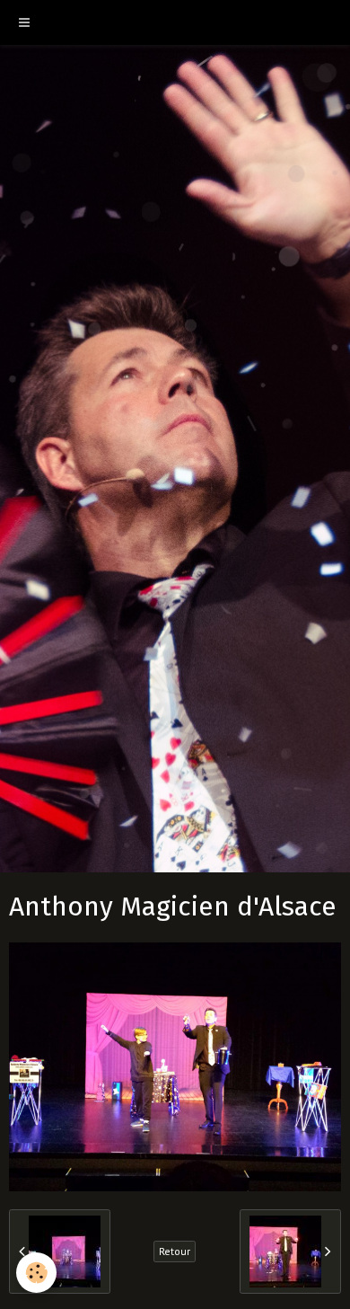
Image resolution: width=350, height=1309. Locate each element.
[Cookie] (36, 1272)
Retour (174, 1251)
